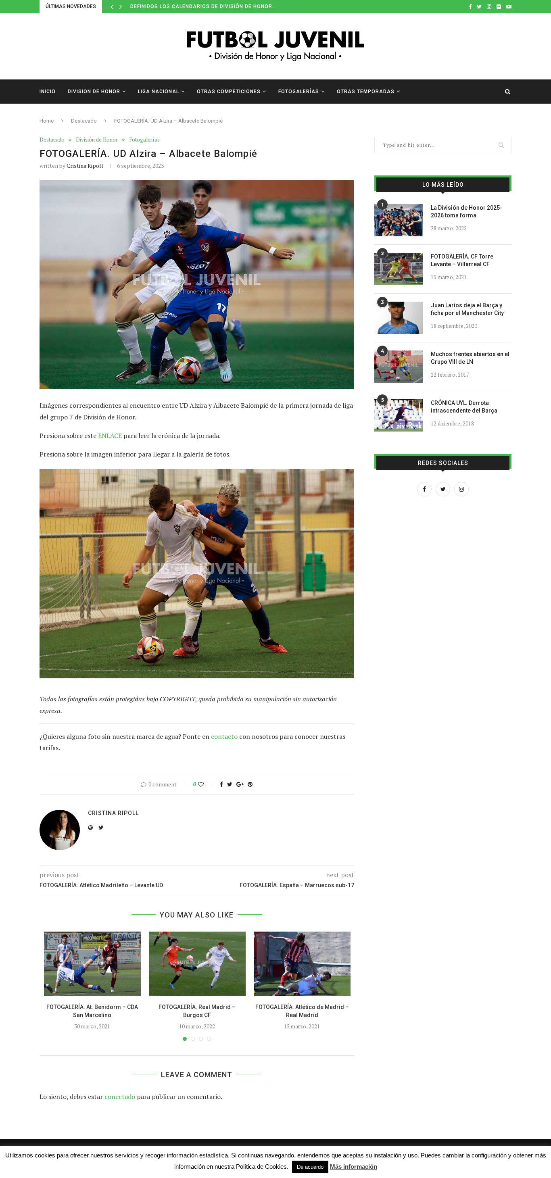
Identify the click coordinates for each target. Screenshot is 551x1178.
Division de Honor (94, 91)
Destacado (84, 121)
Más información (353, 1166)
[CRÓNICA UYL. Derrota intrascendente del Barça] (398, 415)
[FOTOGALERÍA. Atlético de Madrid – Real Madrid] (302, 964)
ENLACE (110, 435)
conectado (119, 1096)
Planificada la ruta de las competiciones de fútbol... (210, 6)
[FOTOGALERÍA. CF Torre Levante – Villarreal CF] (398, 269)
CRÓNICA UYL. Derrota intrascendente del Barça (464, 407)
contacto (224, 736)
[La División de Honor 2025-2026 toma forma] (398, 220)
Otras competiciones (229, 91)
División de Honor (97, 140)
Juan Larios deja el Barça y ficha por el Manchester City (467, 309)
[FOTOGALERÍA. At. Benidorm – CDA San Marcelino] (92, 964)
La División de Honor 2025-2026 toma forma (466, 211)
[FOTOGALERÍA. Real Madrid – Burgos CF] (197, 964)
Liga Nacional (158, 91)
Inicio (48, 91)
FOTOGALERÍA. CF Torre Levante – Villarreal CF (462, 260)
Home (47, 121)
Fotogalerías (298, 91)
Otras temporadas (365, 91)
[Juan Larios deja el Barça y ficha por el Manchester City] (398, 318)
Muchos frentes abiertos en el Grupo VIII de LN (470, 358)
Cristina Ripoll (85, 165)
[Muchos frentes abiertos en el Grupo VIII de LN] (398, 366)
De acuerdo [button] (310, 1167)
